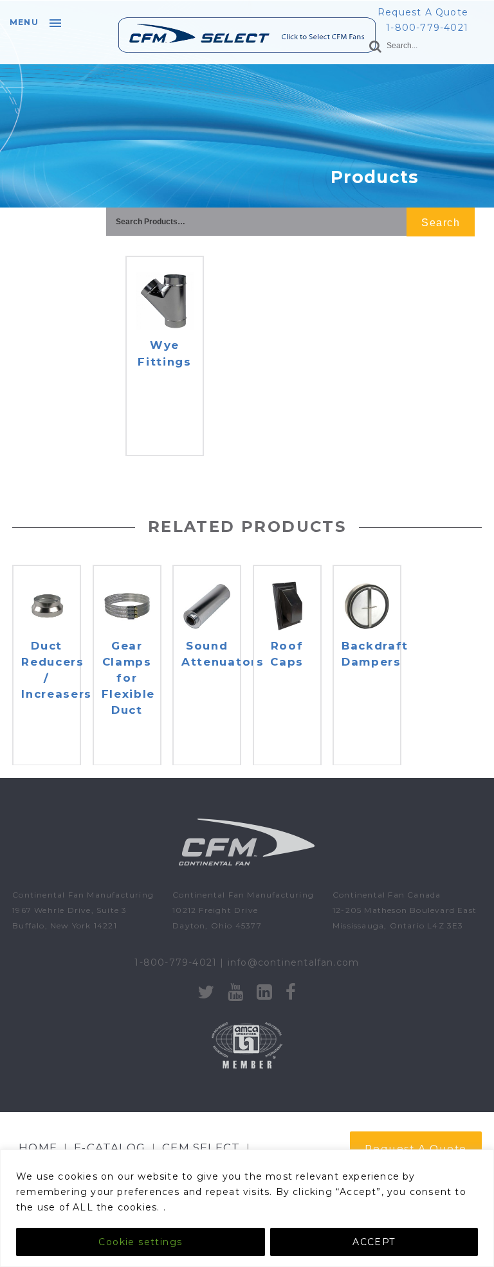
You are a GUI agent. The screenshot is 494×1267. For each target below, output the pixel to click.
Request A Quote (423, 12)
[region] (247, 1208)
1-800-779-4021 (427, 27)
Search (440, 222)
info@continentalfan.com (294, 962)
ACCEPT (373, 1242)
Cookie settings (140, 1242)
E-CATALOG (109, 1147)
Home (38, 1147)
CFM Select (201, 1147)
